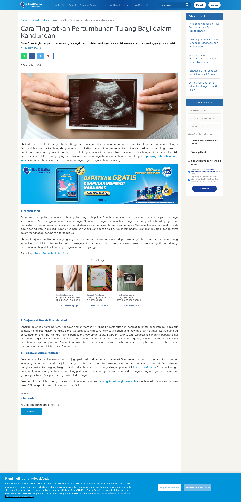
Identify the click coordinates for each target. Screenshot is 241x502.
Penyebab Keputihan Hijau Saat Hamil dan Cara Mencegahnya (204, 27)
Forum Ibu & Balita (144, 367)
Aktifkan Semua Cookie (198, 487)
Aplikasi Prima (117, 4)
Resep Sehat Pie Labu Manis (51, 253)
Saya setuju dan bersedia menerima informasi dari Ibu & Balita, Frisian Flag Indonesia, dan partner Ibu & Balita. (204, 179)
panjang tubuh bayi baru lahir (117, 381)
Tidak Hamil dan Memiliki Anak (205, 142)
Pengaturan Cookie (169, 487)
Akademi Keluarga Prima (93, 4)
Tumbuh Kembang (40, 20)
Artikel (72, 4)
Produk (57, 4)
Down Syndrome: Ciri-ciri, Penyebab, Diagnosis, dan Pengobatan (203, 43)
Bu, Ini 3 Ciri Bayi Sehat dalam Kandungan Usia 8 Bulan (203, 86)
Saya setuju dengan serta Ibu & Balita (205, 171)
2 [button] (104, 200)
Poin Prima (138, 4)
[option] (99, 184)
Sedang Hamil (198, 152)
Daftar (214, 4)
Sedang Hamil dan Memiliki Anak (206, 162)
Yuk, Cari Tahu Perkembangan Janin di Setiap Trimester (202, 58)
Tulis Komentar (31, 411)
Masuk (199, 4)
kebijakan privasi (209, 171)
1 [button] (99, 200)
